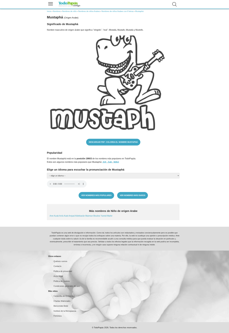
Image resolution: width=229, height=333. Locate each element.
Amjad (72, 216)
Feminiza (57, 316)
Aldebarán (80, 216)
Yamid (104, 216)
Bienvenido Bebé (61, 306)
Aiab (66, 216)
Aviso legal (58, 276)
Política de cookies (62, 281)
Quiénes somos (60, 261)
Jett (104, 162)
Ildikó (116, 162)
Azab (56, 216)
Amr (52, 216)
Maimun (89, 216)
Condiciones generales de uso (67, 286)
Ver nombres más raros (132, 195)
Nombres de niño (69, 11)
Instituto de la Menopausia (65, 311)
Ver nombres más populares (96, 195)
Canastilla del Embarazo (64, 296)
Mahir (109, 216)
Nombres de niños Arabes (89, 11)
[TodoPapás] (69, 6)
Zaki (110, 162)
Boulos (97, 216)
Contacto (57, 266)
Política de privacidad (63, 271)
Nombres (57, 11)
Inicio (49, 11)
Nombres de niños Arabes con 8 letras (118, 11)
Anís (61, 216)
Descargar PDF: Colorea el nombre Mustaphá (113, 142)
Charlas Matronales (62, 301)
